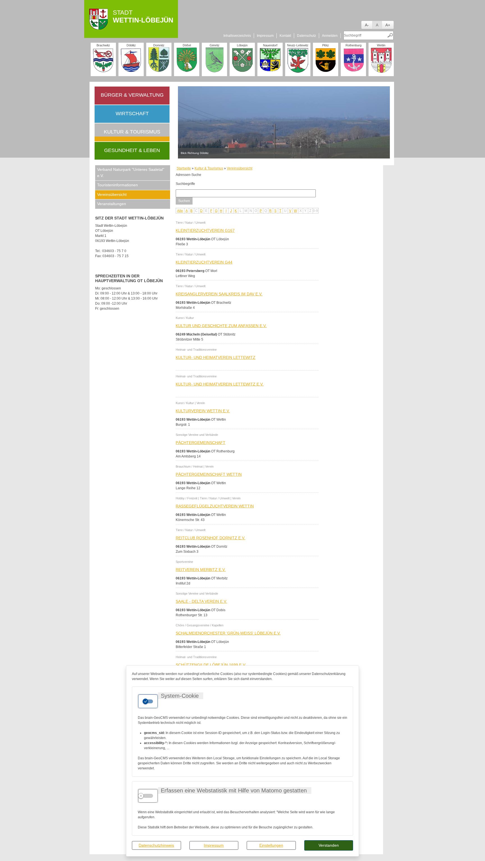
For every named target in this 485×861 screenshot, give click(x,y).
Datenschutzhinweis (156, 845)
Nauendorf (270, 45)
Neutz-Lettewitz (297, 45)
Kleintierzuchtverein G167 (205, 230)
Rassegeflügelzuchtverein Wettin (215, 506)
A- (367, 25)
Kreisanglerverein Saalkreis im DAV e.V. (219, 294)
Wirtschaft (132, 113)
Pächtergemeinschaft (200, 442)
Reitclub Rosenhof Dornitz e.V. (210, 538)
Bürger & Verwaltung (132, 95)
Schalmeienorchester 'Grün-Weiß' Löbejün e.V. (228, 633)
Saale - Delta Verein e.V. (201, 601)
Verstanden (329, 845)
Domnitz (158, 45)
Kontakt (285, 36)
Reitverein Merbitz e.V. (201, 569)
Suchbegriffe (185, 184)
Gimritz (214, 45)
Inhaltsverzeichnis (237, 36)
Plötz (325, 45)
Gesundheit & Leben (132, 150)
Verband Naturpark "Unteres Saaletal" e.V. (130, 172)
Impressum (214, 845)
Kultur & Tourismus (132, 132)
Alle (180, 211)
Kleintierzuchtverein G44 (204, 262)
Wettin (381, 45)
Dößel (187, 45)
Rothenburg (354, 45)
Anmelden (330, 36)
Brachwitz (103, 45)
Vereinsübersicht (112, 194)
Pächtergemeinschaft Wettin (209, 474)
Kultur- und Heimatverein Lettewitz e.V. (220, 384)
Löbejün (242, 45)
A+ (387, 25)
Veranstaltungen (111, 203)
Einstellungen (271, 845)
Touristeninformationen (117, 185)
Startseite (184, 168)
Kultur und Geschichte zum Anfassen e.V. (221, 325)
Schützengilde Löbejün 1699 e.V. (211, 665)
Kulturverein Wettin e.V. (203, 411)
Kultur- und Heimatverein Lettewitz (215, 357)
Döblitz (131, 45)
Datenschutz (306, 36)
